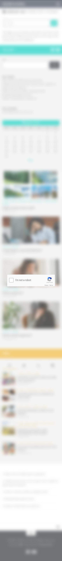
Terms (51, 285)
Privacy (46, 285)
